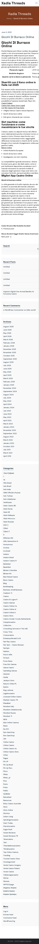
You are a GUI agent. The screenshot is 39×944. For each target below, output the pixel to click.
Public (5, 790)
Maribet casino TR (10, 700)
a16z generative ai (10, 541)
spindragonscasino (10, 820)
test (5, 842)
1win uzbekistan (9, 499)
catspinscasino (9, 622)
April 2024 (7, 404)
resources (7, 800)
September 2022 (10, 433)
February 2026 (9, 343)
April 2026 (7, 336)
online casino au (10, 748)
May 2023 (7, 417)
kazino (5, 687)
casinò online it (9, 612)
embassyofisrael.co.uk (12, 638)
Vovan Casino (8, 872)
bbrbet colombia (10, 570)
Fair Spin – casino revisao (13, 645)
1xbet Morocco (9, 518)
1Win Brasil (7, 483)
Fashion (6, 651)
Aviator (6, 554)
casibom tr (7, 593)
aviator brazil (8, 557)
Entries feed (8, 914)
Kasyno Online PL (10, 684)
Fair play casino (9, 641)
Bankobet (7, 564)
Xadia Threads (13, 3)
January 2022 (8, 443)
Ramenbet (7, 797)
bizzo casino (8, 580)
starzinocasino (9, 826)
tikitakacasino (9, 849)
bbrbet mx (7, 573)
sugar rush (7, 829)
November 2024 (9, 388)
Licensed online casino (12, 697)
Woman (6, 881)
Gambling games (10, 671)
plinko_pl (6, 778)
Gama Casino (8, 667)
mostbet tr (7, 716)
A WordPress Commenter (13, 310)
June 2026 (7, 330)
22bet (5, 528)
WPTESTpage (8, 884)
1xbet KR (6, 512)
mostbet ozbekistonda (12, 710)
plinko (5, 774)
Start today (8, 823)
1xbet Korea (7, 509)
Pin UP (5, 761)
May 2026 (7, 333)
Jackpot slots (8, 680)
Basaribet (7, 567)
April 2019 (7, 456)
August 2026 (8, 326)
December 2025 (9, 349)
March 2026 (8, 339)
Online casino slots (11, 752)
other (5, 755)
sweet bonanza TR (10, 836)
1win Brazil (7, 486)
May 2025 (7, 372)
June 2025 (7, 369)
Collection (7, 625)
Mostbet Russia (9, 713)
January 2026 (8, 346)
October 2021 (8, 446)
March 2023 (8, 424)
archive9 (6, 551)
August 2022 (8, 437)
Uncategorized (9, 862)
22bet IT (6, 531)
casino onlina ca (10, 606)
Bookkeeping (8, 586)
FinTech (6, 658)
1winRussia (7, 502)
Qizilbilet (6, 794)
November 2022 (9, 430)
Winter (6, 878)
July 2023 (7, 411)
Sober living (8, 816)
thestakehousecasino (11, 846)
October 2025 (9, 356)
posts (5, 784)
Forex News (7, 661)
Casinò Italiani (6, 103)
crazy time (7, 632)
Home (9, 18)
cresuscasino (8, 635)
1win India (7, 489)
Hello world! (31, 310)
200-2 (5, 525)
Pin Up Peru (7, 768)
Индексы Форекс (10, 888)
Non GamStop (9, 732)
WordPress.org (9, 921)
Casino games (9, 603)
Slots (5, 807)
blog (5, 583)
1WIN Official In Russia (11, 493)
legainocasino (9, 693)
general (6, 674)
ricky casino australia (12, 803)
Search (6, 246)
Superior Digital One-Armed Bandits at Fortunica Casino (18, 292)
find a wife (7, 654)
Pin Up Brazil (8, 765)
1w (4, 480)
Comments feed (9, 918)
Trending (6, 855)
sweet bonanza (9, 833)
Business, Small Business (12, 590)
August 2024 (8, 395)
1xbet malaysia (9, 515)
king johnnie (8, 690)
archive (6, 548)
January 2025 (8, 385)
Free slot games (9, 664)
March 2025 (8, 378)
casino (6, 596)
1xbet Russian (8, 522)
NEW (5, 719)
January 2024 (8, 407)
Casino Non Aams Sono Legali (13, 106)
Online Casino (8, 742)
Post (5, 781)
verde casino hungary (12, 865)
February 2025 (9, 382)
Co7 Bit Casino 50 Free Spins (12, 108)
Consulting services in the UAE (15, 629)
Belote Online (6, 148)
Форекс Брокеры (9, 894)
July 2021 (7, 449)
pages (5, 758)
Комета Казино (9, 891)
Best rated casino (10, 577)
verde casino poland (11, 868)
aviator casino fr (10, 561)
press (5, 787)
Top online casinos (10, 852)
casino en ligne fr (10, 599)
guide (5, 677)
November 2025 (9, 352)
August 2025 (8, 362)
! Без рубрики (8, 473)
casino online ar (9, 609)
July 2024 (7, 398)
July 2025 (7, 365)
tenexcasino (8, 839)
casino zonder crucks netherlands (17, 619)
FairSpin (6, 648)
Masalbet (7, 703)
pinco (5, 771)
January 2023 (8, 427)
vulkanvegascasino (10, 875)
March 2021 (7, 453)
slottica (6, 813)
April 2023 (7, 420)
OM (4, 739)
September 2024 (10, 391)
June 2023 (7, 414)
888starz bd (8, 538)
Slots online (8, 810)
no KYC (6, 729)
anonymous (8, 544)
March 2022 (8, 440)
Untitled (6, 267)
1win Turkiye (8, 496)
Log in (5, 911)
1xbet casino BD (9, 505)
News (5, 726)
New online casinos (11, 722)
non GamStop (9, 735)
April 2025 (7, 375)
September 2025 (10, 359)
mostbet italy (8, 706)
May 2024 (7, 401)
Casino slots (8, 616)
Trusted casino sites (11, 859)
